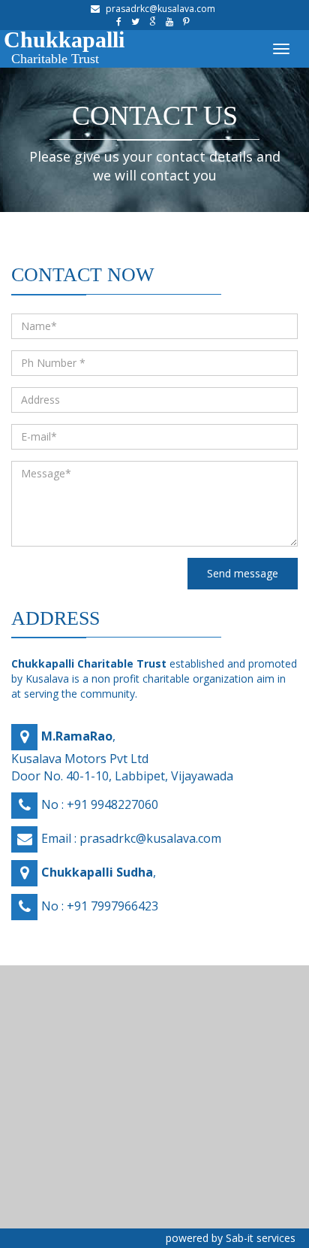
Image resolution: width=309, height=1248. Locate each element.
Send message (242, 573)
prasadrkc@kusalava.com (160, 8)
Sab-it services (261, 1238)
